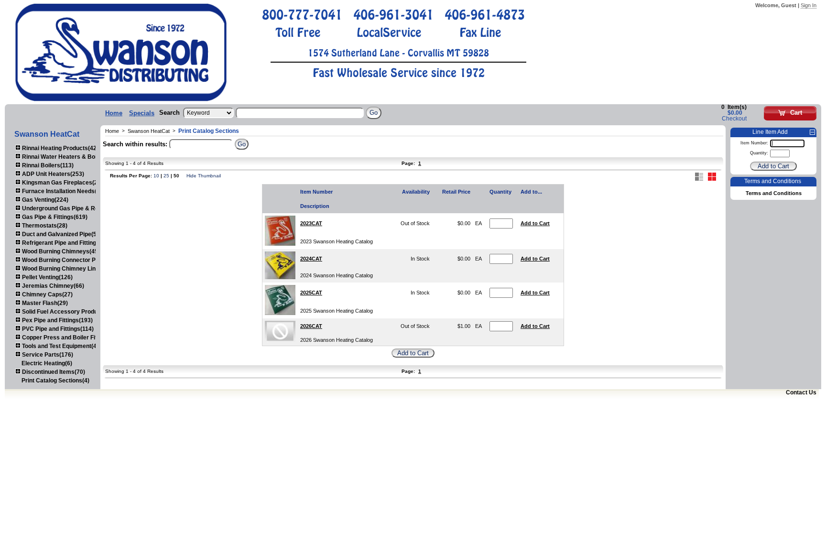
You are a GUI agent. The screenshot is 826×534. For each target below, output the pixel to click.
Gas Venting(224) (44, 199)
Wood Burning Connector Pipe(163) (69, 260)
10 (156, 175)
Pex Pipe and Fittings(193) (57, 320)
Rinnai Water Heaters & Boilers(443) (71, 156)
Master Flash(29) (44, 303)
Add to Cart (535, 223)
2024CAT (311, 259)
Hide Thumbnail (203, 175)
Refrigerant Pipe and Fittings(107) (67, 243)
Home (113, 113)
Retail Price (456, 192)
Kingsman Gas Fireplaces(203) (63, 182)
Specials (141, 113)
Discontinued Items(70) (53, 372)
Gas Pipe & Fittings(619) (54, 217)
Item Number (316, 192)
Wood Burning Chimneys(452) (62, 251)
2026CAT (311, 326)
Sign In (808, 5)
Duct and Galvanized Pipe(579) (63, 234)
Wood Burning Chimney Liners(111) (69, 268)
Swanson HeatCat (149, 131)
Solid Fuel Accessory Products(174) (70, 311)
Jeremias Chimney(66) (52, 286)
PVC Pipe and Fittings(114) (57, 329)
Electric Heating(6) (47, 363)
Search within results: (135, 144)
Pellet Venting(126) (47, 277)
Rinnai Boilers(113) (47, 165)
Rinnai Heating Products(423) (61, 148)
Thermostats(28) (44, 225)
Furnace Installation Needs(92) (63, 191)
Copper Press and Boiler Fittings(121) (72, 337)
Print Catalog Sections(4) (55, 380)
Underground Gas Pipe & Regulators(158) (78, 208)
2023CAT (311, 223)
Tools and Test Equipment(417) (63, 346)
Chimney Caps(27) (47, 294)
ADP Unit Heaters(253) (52, 174)
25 (166, 175)
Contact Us (801, 392)
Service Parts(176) (47, 354)
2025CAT (311, 292)
